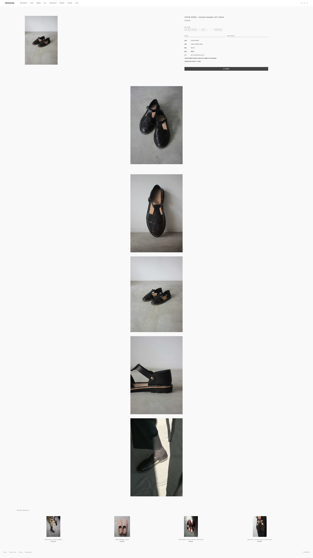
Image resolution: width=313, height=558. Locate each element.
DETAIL (186, 35)
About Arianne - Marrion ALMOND (53, 539)
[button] (154, 544)
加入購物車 (226, 68)
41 (207, 29)
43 (216, 29)
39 (199, 29)
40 (203, 29)
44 (220, 29)
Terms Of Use (12, 552)
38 (194, 29)
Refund (21, 552)
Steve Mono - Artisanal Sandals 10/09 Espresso (259, 539)
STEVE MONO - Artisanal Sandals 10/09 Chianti (191, 539)
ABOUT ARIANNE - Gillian (122, 539)
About (5, 552)
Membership (28, 552)
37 (190, 29)
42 (211, 29)
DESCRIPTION (231, 35)
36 (186, 29)
